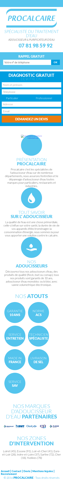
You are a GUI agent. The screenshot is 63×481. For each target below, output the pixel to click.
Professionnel (44, 98)
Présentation (31, 161)
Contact (16, 471)
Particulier (12, 98)
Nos (31, 263)
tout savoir (31, 214)
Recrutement (9, 474)
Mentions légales (42, 471)
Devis (26, 471)
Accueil (5, 471)
